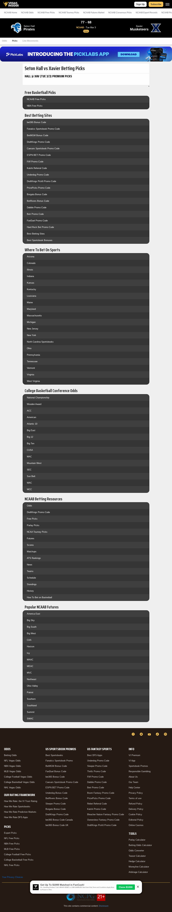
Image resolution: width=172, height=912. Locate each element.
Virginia (30, 374)
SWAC (30, 718)
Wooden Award (34, 404)
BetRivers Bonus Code (38, 201)
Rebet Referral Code (97, 803)
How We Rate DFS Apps (16, 817)
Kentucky (31, 289)
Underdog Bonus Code (56, 793)
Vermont (31, 368)
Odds (4, 41)
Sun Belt (31, 476)
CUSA (30, 450)
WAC (29, 483)
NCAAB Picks (46, 12)
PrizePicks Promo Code (38, 188)
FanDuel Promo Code (37, 220)
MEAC (30, 666)
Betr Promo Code (35, 214)
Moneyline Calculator (139, 866)
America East (33, 613)
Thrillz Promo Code (96, 771)
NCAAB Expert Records (146, 12)
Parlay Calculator (137, 840)
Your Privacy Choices (12, 877)
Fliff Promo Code (35, 161)
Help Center (134, 787)
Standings (32, 584)
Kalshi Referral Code (37, 168)
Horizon (30, 646)
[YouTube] (150, 734)
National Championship (38, 397)
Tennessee (32, 361)
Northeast (31, 679)
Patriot (30, 692)
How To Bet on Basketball (39, 597)
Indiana (30, 276)
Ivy (28, 653)
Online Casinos (136, 825)
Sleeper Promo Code (56, 803)
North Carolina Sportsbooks (40, 342)
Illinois (30, 269)
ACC (29, 410)
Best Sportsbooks (54, 755)
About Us (133, 777)
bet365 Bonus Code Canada (59, 820)
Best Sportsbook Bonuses (39, 240)
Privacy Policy (136, 793)
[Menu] (167, 4)
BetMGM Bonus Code (37, 135)
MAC (29, 456)
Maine (30, 302)
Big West (31, 633)
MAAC (30, 659)
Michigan (31, 322)
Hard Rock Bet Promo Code (40, 227)
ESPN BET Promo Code (39, 155)
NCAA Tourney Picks (37, 532)
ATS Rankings (34, 558)
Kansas (30, 283)
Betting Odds (10, 755)
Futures (30, 538)
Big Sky (31, 620)
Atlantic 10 (32, 424)
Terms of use (135, 798)
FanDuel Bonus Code (56, 771)
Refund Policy (135, 803)
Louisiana (31, 296)
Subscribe (156, 4)
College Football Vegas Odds (18, 777)
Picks (14, 41)
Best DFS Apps (94, 755)
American (31, 417)
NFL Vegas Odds (12, 760)
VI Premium (134, 755)
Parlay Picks (33, 525)
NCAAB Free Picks (36, 99)
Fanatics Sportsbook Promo (59, 760)
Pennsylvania (33, 355)
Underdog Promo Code (38, 174)
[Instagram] (166, 734)
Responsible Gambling (139, 771)
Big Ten (30, 443)
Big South (31, 627)
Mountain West (34, 463)
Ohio (29, 348)
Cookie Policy (135, 814)
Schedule (31, 578)
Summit (30, 712)
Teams (30, 571)
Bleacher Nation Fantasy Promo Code (105, 814)
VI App (132, 760)
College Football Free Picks (17, 854)
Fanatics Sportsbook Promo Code (43, 129)
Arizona (30, 256)
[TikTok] (158, 734)
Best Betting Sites (36, 233)
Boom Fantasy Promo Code (100, 793)
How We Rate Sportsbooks (17, 806)
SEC (29, 469)
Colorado (31, 263)
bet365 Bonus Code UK (57, 825)
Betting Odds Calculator (140, 845)
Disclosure (104, 906)
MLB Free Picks (12, 849)
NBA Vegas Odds (12, 766)
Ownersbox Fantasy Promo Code (103, 820)
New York (31, 335)
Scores (30, 545)
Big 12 (30, 437)
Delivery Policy (136, 809)
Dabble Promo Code (36, 207)
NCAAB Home (10, 12)
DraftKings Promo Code (38, 142)
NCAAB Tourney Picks (69, 12)
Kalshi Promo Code (96, 809)
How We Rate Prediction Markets (20, 812)
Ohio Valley (32, 686)
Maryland (31, 309)
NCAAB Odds (27, 12)
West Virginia (33, 381)
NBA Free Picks (34, 106)
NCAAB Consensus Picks (120, 12)
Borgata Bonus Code (37, 194)
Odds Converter (136, 850)
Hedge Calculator (137, 861)
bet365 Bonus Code (36, 122)
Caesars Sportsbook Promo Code (43, 148)
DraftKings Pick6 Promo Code (41, 181)
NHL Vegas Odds (12, 787)
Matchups (31, 551)
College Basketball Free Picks (18, 860)
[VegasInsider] (4, 737)
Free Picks (32, 519)
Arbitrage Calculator (138, 872)
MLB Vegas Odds (12, 771)
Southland (32, 705)
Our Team (133, 782)
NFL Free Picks (11, 838)
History (30, 591)
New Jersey (32, 328)
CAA (29, 640)
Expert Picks (10, 833)
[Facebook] (134, 734)
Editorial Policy (136, 820)
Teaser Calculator (137, 856)
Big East (31, 430)
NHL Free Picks (11, 865)
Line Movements (30, 41)
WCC (29, 489)
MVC (29, 672)
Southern (31, 699)
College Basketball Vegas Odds (19, 782)
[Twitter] (142, 734)
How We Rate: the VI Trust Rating (20, 801)
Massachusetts (34, 315)
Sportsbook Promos (138, 766)
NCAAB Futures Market (93, 12)
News (29, 564)
